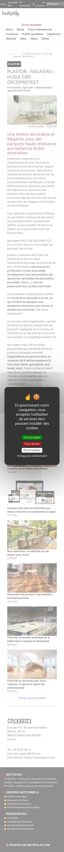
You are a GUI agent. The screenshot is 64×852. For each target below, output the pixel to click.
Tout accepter (32, 437)
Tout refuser (32, 444)
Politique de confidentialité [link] (32, 456)
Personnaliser (32, 450)
